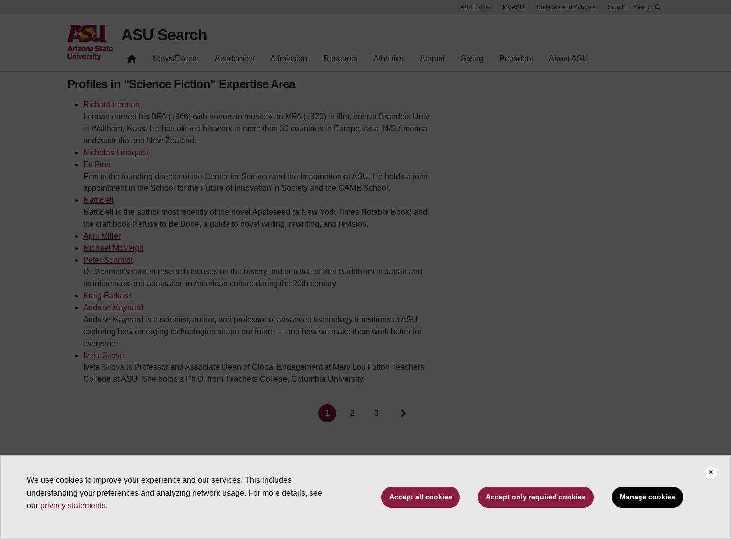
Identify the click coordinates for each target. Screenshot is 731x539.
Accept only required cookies (536, 497)
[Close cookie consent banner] (711, 473)
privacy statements (73, 505)
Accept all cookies (420, 497)
